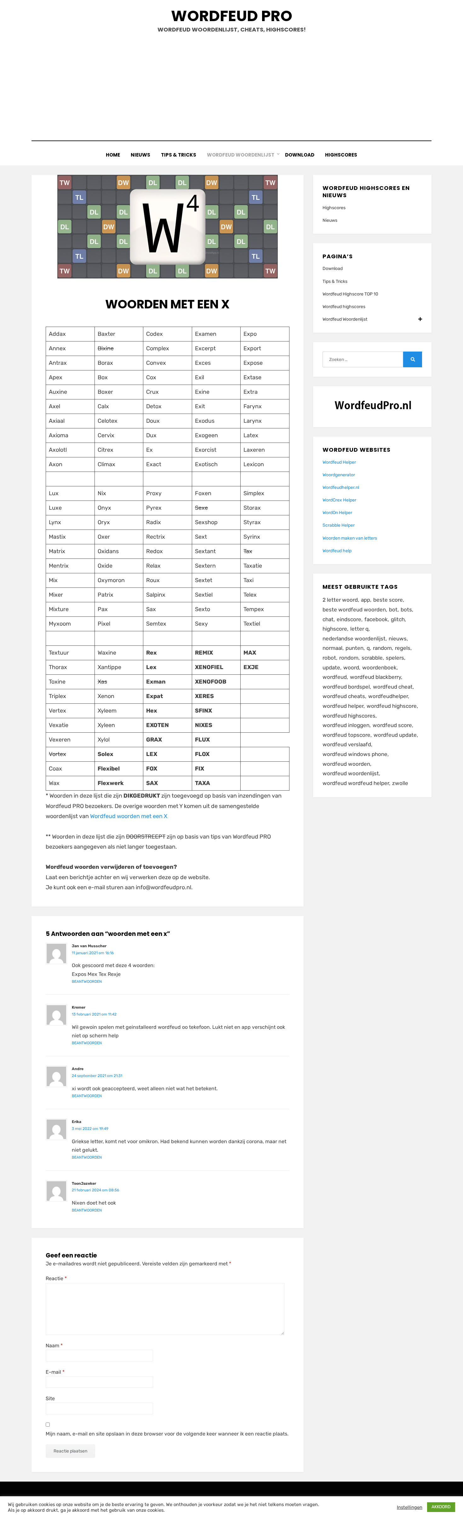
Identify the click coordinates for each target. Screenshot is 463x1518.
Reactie (56, 1278)
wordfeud (335, 677)
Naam (54, 1346)
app (365, 600)
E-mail (55, 1372)
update (331, 667)
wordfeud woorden (346, 764)
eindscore (349, 619)
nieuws (398, 638)
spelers (395, 658)
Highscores (341, 155)
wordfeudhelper (388, 696)
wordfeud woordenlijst (351, 773)
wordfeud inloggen (346, 725)
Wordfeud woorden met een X (128, 816)
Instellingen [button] (409, 1507)
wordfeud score (392, 725)
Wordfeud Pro (231, 15)
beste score (388, 600)
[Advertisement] (231, 87)
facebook (376, 619)
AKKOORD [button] (441, 1506)
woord (351, 667)
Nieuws (140, 155)
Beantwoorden (87, 981)
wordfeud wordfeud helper (356, 783)
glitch (398, 619)
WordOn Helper (337, 512)
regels (402, 648)
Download (299, 155)
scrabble (372, 658)
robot (329, 658)
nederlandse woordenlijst (354, 638)
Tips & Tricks (178, 155)
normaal (332, 648)
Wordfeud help (337, 550)
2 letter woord (340, 600)
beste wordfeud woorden (354, 609)
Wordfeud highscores (344, 306)
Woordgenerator (339, 475)
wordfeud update (395, 735)
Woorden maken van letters (350, 538)
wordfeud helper (343, 706)
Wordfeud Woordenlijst (240, 155)
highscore (335, 629)
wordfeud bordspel (346, 687)
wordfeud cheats (344, 696)
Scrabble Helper (339, 525)
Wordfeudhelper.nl (341, 487)
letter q (359, 629)
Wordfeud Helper (339, 462)
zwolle (400, 783)
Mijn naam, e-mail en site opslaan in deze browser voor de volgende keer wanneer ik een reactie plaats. (167, 1434)
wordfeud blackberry (375, 677)
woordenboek (379, 667)
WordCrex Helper (339, 500)
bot (393, 609)
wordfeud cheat (393, 687)
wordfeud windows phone (355, 754)
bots (406, 609)
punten (354, 648)
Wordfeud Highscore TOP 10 (350, 294)
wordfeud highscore (392, 706)
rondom (348, 658)
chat (328, 619)
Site (50, 1398)
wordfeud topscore (346, 735)
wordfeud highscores (349, 716)
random (382, 648)
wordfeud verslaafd (347, 744)
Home (113, 155)
